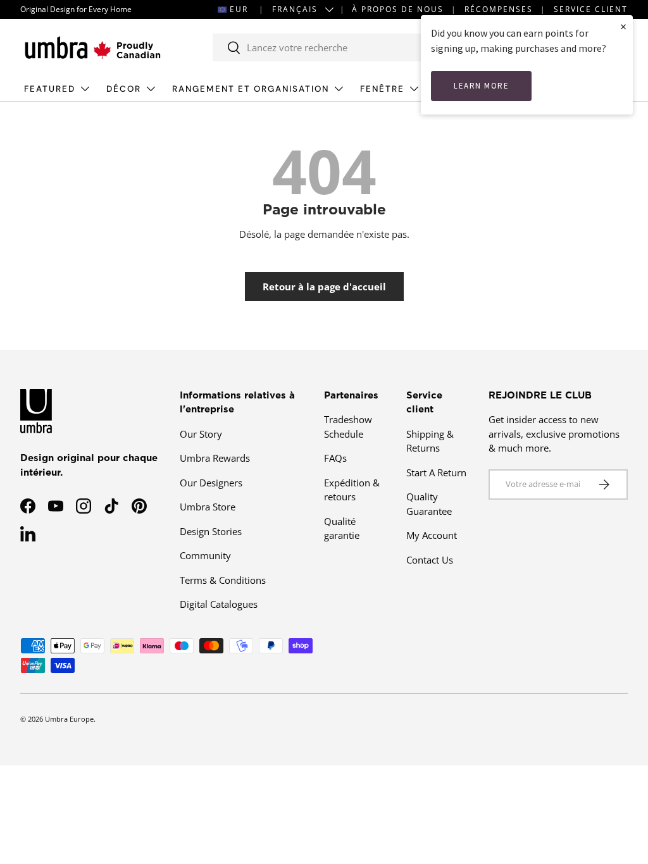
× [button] (623, 26)
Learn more (481, 85)
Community (205, 555)
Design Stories (211, 531)
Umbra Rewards (215, 458)
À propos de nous (398, 9)
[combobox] (353, 47)
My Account (431, 535)
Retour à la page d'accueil (324, 286)
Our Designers (211, 482)
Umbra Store (207, 506)
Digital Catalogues (219, 604)
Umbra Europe (69, 719)
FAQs (335, 458)
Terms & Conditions (223, 580)
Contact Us (429, 559)
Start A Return (436, 472)
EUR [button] (239, 9)
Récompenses (498, 9)
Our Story (201, 434)
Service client (591, 9)
